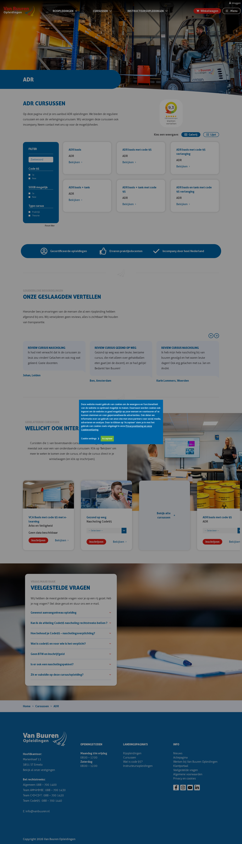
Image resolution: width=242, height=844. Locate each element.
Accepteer (107, 438)
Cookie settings (88, 438)
